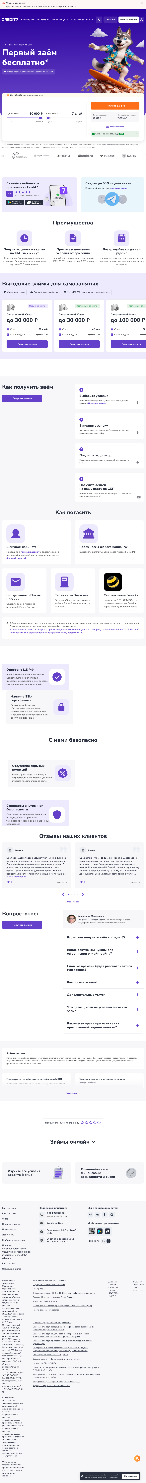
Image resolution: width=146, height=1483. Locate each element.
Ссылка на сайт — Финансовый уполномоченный (56, 1359)
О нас (5, 1218)
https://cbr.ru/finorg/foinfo (44, 1363)
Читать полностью (16, 876)
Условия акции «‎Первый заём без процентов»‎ (20, 147)
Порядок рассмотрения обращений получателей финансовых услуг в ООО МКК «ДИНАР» (66, 1369)
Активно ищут (58, 19)
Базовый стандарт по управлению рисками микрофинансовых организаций (62, 1342)
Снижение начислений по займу (55, 147)
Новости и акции (11, 1224)
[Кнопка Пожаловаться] (137, 1458)
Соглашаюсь (130, 1476)
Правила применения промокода (84, 147)
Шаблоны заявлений (13, 1240)
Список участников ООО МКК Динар (50, 1354)
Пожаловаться (77, 19)
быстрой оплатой (16, 558)
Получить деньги (115, 105)
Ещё (88, 19)
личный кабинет (30, 551)
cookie (100, 1475)
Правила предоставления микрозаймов (52, 1322)
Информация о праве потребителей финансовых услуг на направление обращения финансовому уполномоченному (60, 1349)
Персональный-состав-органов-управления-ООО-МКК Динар (62, 1305)
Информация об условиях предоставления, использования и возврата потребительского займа (66, 1376)
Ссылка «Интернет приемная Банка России (53, 1297)
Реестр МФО (39, 1288)
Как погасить (42, 19)
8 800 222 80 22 (56, 1213)
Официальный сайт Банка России (49, 1284)
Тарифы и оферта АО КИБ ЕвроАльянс (51, 1385)
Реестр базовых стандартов (46, 1310)
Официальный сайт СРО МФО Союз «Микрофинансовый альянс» (64, 1293)
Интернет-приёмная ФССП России (49, 1280)
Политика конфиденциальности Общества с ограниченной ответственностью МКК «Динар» (16, 1252)
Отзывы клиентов (11, 1268)
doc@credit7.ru (55, 1223)
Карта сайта (8, 1263)
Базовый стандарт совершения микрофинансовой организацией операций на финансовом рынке (63, 1328)
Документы (8, 1234)
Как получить (27, 19)
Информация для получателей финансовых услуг (56, 1381)
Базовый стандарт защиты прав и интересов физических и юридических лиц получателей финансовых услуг (61, 1335)
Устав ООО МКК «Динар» (45, 1301)
